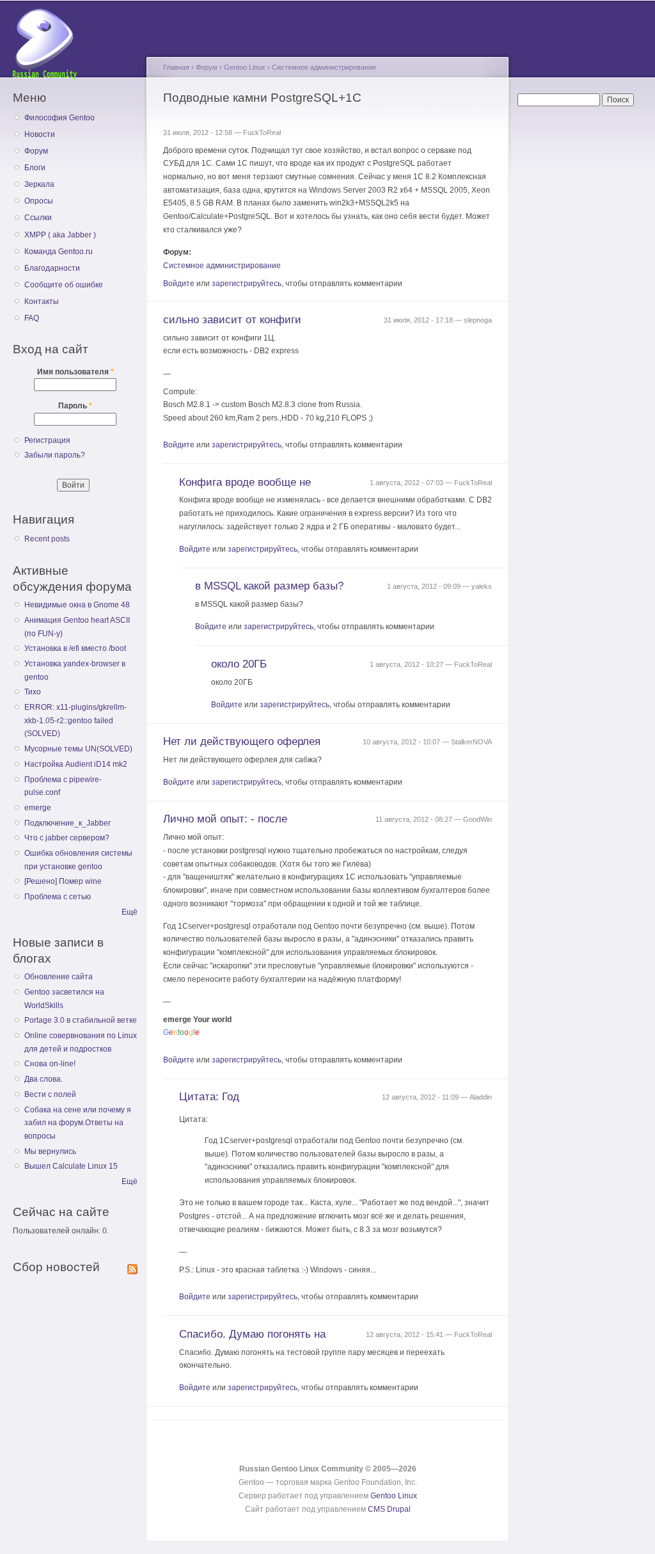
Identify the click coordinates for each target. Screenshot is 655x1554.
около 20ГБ (239, 664)
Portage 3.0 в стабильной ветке (80, 1020)
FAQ (31, 318)
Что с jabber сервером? (66, 837)
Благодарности (52, 268)
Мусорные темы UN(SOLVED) (78, 748)
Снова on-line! (49, 1063)
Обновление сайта (58, 976)
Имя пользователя (75, 371)
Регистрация (47, 440)
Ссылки (38, 217)
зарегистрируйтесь (246, 283)
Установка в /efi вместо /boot (75, 648)
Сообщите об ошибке (63, 284)
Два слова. (43, 1079)
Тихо (32, 691)
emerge (37, 807)
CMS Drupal (389, 1509)
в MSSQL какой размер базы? (269, 586)
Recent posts (47, 538)
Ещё (130, 912)
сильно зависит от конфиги (232, 320)
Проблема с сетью (57, 896)
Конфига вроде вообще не (245, 482)
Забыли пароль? (54, 455)
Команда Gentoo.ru (58, 251)
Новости (39, 134)
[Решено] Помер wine (63, 881)
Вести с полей (50, 1094)
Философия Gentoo (59, 117)
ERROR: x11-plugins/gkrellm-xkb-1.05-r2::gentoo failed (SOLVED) (75, 720)
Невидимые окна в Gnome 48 (77, 604)
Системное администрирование (324, 67)
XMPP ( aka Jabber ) (60, 234)
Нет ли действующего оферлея (241, 741)
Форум (36, 151)
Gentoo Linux (244, 67)
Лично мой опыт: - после (225, 819)
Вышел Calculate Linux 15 (71, 1166)
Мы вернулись (50, 1151)
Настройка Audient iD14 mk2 (75, 764)
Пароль (75, 405)
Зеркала (39, 184)
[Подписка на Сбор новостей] (132, 1266)
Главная (176, 67)
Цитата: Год (209, 1097)
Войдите (178, 283)
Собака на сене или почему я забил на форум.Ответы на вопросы (77, 1123)
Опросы (38, 200)
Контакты (41, 301)
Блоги (34, 167)
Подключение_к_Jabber (67, 823)
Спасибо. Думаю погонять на (252, 1334)
